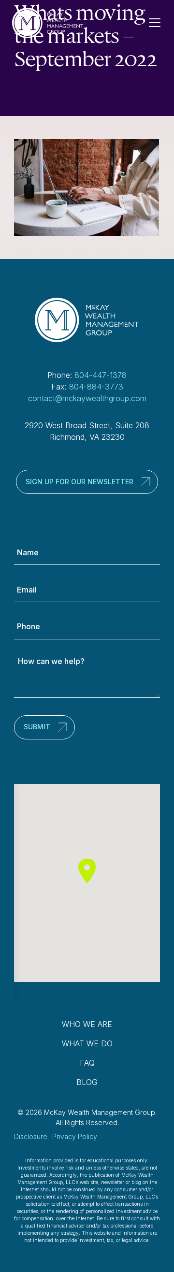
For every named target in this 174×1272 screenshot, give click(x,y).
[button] (87, 870)
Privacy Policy (74, 1136)
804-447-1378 (100, 375)
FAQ (87, 1063)
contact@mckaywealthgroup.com (87, 398)
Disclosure (30, 1136)
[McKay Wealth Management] (47, 23)
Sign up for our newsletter (79, 481)
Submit (37, 727)
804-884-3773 (96, 386)
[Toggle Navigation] (158, 23)
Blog (87, 1082)
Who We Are (87, 1024)
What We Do (87, 1043)
